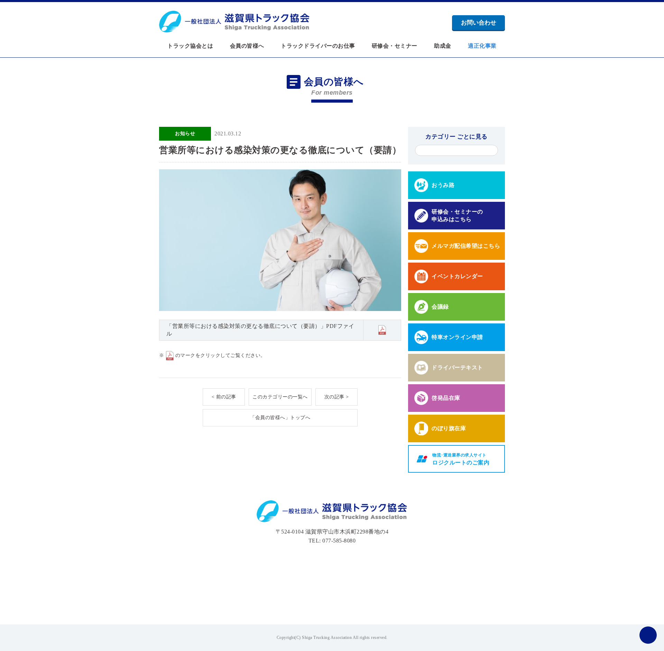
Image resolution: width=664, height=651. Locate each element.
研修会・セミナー (394, 46)
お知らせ (185, 133)
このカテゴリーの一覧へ (280, 396)
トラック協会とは (190, 46)
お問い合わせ (478, 22)
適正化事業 (482, 46)
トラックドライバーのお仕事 (318, 46)
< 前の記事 (224, 396)
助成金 (442, 46)
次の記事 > (336, 396)
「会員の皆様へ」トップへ (280, 417)
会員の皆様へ (247, 46)
